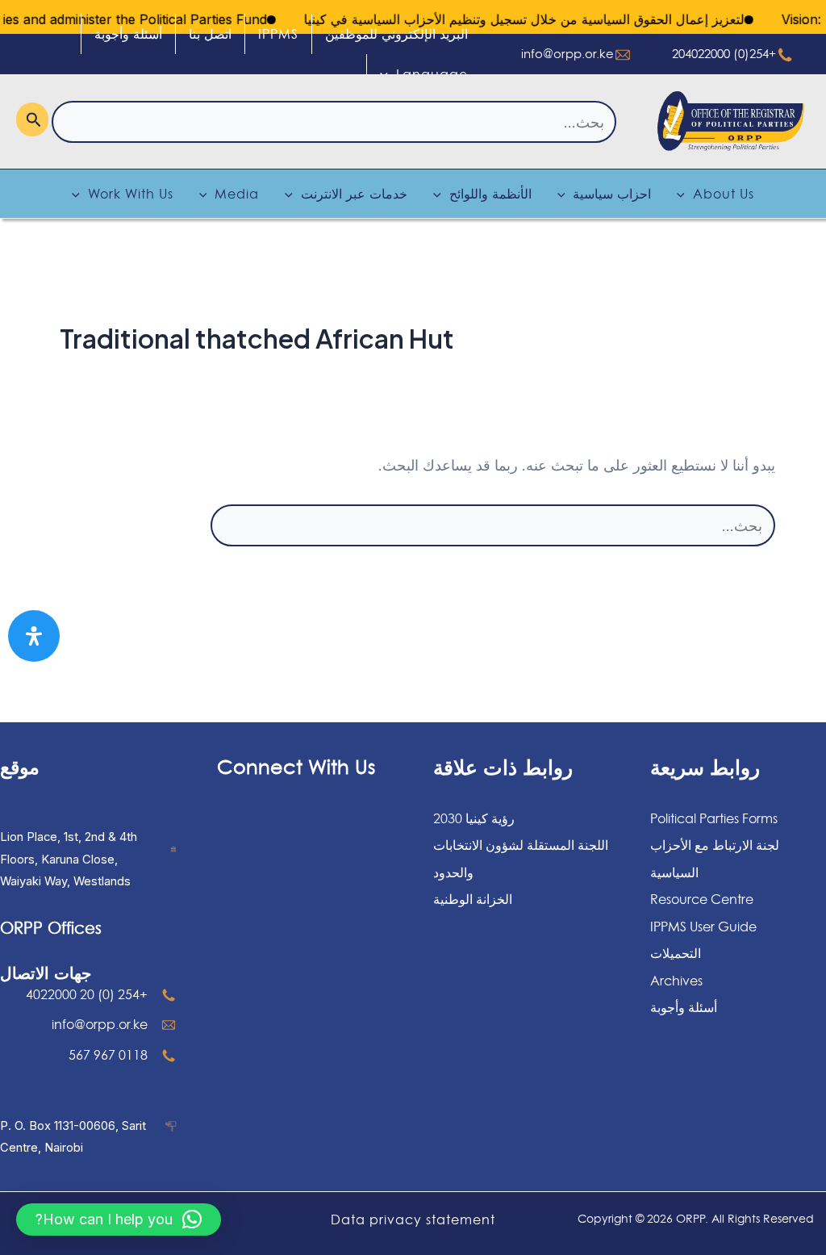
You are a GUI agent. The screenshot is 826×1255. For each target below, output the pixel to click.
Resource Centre (701, 899)
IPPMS (278, 34)
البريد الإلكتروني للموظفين (396, 34)
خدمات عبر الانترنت (354, 194)
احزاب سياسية (612, 194)
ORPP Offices (51, 928)
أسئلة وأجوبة (128, 34)
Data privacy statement (413, 1219)
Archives (676, 981)
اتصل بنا (210, 34)
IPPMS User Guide (703, 926)
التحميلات (675, 953)
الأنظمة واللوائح (490, 194)
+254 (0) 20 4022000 (87, 994)
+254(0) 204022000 (724, 53)
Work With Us (130, 194)
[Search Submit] (32, 119)
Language (432, 74)
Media (237, 194)
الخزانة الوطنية (472, 899)
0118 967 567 (108, 1055)
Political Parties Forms (714, 818)
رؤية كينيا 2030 (474, 818)
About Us (723, 194)
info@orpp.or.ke (567, 53)
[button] (118, 1219)
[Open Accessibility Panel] (34, 636)
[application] (388, 74)
